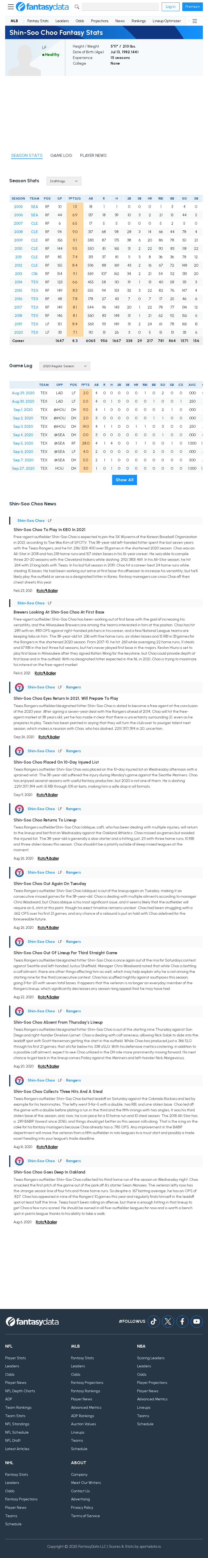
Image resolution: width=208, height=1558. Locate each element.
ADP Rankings (82, 1416)
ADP (8, 1399)
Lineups (77, 1432)
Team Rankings (18, 1407)
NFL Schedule (17, 1432)
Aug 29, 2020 (23, 393)
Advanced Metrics (86, 1407)
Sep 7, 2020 (23, 460)
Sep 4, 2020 (23, 435)
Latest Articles (17, 1449)
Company (79, 1474)
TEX (34, 282)
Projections (99, 21)
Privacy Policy (82, 1507)
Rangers (73, 687)
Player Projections (152, 1382)
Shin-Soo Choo (31, 520)
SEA (34, 206)
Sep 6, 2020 (23, 451)
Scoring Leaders (150, 1358)
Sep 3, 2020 (23, 426)
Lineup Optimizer (167, 21)
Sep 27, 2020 (23, 468)
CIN (34, 273)
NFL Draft (13, 1440)
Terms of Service (85, 1516)
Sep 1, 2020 (23, 409)
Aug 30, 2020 (23, 401)
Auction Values (83, 1424)
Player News (15, 1382)
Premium (192, 7)
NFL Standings (17, 1424)
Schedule (79, 1449)
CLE (34, 223)
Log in (170, 7)
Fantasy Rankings (85, 1391)
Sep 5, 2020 (23, 443)
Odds (80, 21)
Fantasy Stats (37, 21)
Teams (77, 1440)
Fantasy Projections (87, 1382)
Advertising (80, 1499)
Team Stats (15, 1416)
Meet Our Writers (86, 1482)
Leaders (62, 21)
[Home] (42, 6)
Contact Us (80, 1491)
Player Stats (15, 1358)
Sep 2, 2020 (23, 418)
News (120, 21)
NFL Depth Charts (20, 1391)
